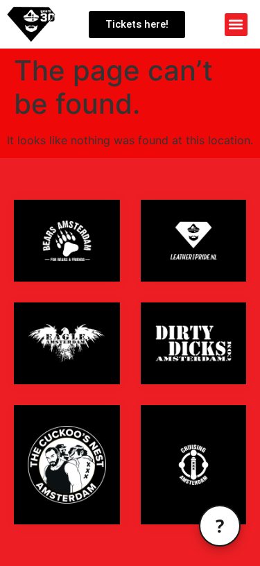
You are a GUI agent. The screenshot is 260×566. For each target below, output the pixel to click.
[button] (236, 24)
